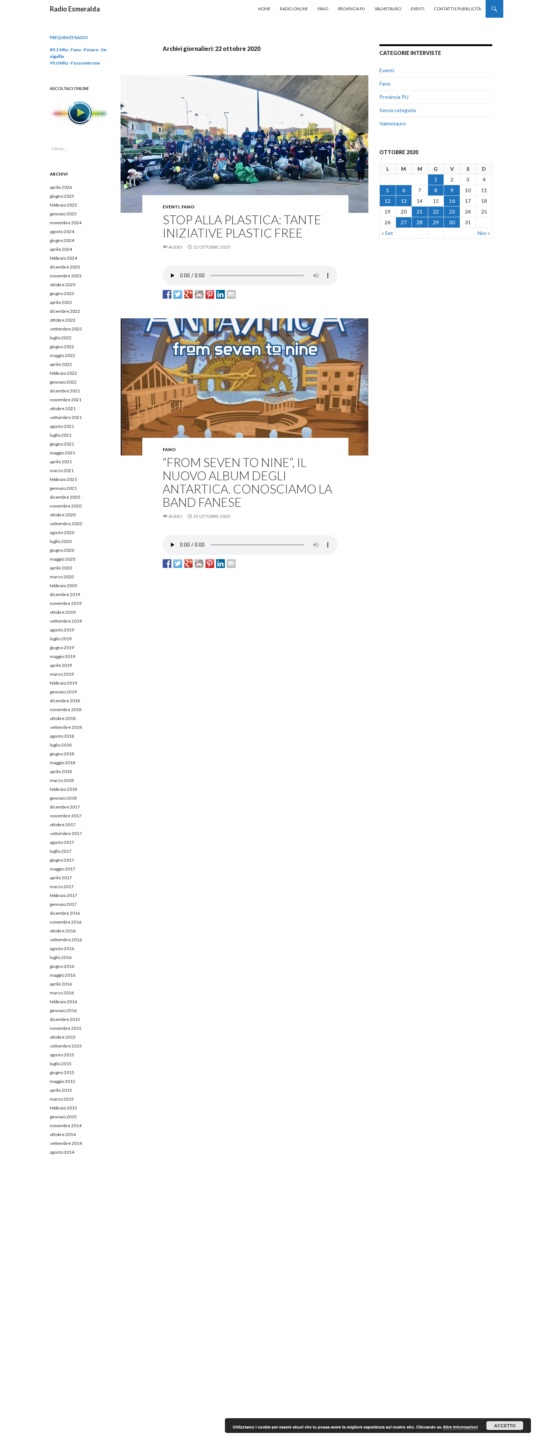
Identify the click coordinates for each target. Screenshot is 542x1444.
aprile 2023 (61, 302)
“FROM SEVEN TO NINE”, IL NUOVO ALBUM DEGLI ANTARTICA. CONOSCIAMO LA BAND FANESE (247, 482)
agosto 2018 (62, 736)
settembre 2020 (66, 523)
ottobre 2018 (63, 718)
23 (452, 211)
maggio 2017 (62, 869)
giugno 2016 (62, 966)
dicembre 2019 (65, 594)
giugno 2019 (62, 647)
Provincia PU (351, 8)
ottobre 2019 (63, 612)
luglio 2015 (61, 1063)
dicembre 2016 (65, 913)
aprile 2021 (61, 461)
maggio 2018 (62, 762)
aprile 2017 (61, 877)
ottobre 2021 (63, 408)
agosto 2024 (62, 231)
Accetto (504, 1425)
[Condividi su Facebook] (167, 294)
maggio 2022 (62, 355)
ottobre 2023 (63, 284)
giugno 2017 (62, 860)
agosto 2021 (62, 426)
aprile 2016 (61, 984)
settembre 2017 (66, 833)
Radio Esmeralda (75, 9)
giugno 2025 (62, 196)
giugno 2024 (62, 240)
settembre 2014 (66, 1143)
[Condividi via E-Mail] (231, 294)
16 (452, 201)
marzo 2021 (62, 470)
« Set (387, 233)
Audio (175, 247)
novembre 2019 (65, 603)
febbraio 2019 (63, 683)
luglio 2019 (61, 638)
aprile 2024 (61, 249)
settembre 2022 (66, 329)
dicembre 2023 (65, 267)
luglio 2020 (61, 541)
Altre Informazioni (460, 1427)
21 (420, 211)
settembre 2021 (66, 417)
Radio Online (294, 8)
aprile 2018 (61, 771)
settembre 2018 (66, 727)
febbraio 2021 (63, 479)
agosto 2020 (62, 532)
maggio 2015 (62, 1081)
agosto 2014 (62, 1152)
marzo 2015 (62, 1099)
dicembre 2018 (65, 700)
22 (436, 211)
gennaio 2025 (63, 214)
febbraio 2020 (63, 585)
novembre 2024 (65, 222)
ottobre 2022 (63, 320)
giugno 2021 (62, 444)
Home (264, 8)
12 (387, 201)
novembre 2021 (65, 399)
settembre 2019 (66, 621)
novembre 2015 (65, 1028)
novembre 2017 (65, 815)
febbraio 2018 (63, 789)
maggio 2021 (62, 453)
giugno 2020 (62, 550)
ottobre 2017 (63, 824)
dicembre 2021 (65, 391)
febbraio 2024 (63, 258)
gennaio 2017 (63, 904)
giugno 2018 (62, 753)
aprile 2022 (61, 364)
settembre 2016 (66, 939)
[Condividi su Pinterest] (209, 294)
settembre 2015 (66, 1046)
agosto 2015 (62, 1054)
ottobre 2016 (63, 931)
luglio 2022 (61, 337)
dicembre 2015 (65, 1019)
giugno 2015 (62, 1072)
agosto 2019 (62, 630)
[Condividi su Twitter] (177, 294)
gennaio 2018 (63, 798)
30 (452, 222)
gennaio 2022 (63, 382)
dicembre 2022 (65, 311)
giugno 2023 (62, 293)
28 (420, 222)
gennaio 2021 (63, 488)
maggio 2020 (62, 559)
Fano (322, 8)
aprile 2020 (61, 568)
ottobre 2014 (63, 1134)
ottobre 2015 (63, 1037)
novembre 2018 (65, 709)
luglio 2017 (61, 851)
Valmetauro (388, 8)
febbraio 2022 (63, 373)
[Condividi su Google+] (188, 294)
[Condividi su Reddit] (199, 294)
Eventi (417, 8)
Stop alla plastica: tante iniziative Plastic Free (242, 226)
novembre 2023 (65, 275)
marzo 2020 (62, 576)
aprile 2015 (61, 1090)
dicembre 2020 (65, 497)
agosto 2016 (62, 948)
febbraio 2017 (63, 895)
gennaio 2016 (63, 1010)
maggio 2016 (62, 975)
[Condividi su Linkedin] (220, 294)
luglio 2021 (61, 435)
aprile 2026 (61, 187)
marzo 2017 (62, 886)
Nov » (483, 233)
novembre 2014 (65, 1125)
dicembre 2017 (65, 807)
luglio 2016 (61, 957)
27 (404, 222)
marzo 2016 (62, 992)
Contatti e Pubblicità (457, 8)
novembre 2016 (65, 922)
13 (404, 201)
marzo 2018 (62, 780)
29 (436, 222)
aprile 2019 (61, 665)
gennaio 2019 (63, 692)
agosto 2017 (62, 842)
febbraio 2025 (63, 205)
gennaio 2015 (63, 1116)
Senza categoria (397, 110)
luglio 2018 (61, 745)
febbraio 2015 (63, 1108)
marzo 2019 (62, 674)
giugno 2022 (62, 346)
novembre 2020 (65, 506)
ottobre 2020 (63, 514)
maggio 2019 (62, 656)
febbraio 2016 (63, 1001)
